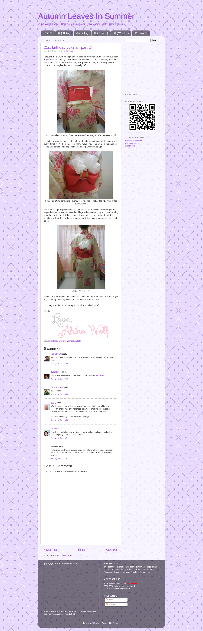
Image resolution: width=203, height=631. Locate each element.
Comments (112, 604)
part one (50, 59)
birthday (54, 341)
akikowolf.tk (130, 146)
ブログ (48, 33)
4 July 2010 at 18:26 (59, 394)
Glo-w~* (54, 428)
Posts (110, 600)
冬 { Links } (82, 33)
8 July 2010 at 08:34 (59, 438)
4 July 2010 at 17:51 (59, 379)
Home (81, 549)
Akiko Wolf (96, 623)
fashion (62, 341)
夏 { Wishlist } (121, 33)
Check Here (99, 375)
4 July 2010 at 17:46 (59, 364)
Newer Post (50, 549)
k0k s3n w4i (56, 354)
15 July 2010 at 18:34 (60, 459)
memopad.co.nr (132, 143)
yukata (78, 341)
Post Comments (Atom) (65, 555)
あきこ (54, 403)
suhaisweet (56, 372)
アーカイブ (140, 33)
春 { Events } (101, 33)
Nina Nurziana (57, 387)
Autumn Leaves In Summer (86, 16)
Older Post (112, 549)
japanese (70, 341)
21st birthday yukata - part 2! (68, 47)
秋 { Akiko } (64, 33)
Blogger (116, 623)
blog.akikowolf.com (133, 141)
